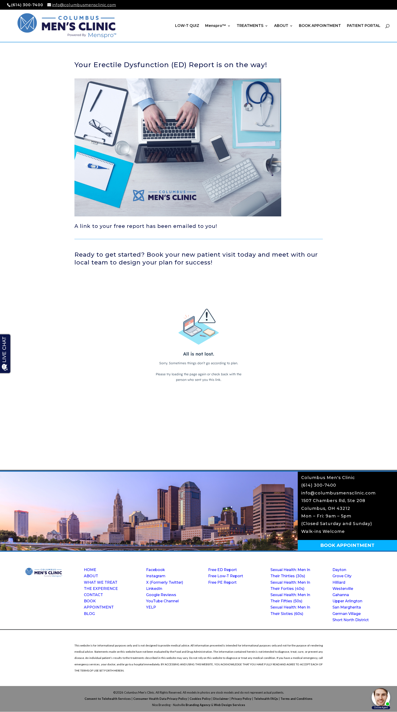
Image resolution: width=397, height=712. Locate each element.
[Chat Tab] (198, 356)
